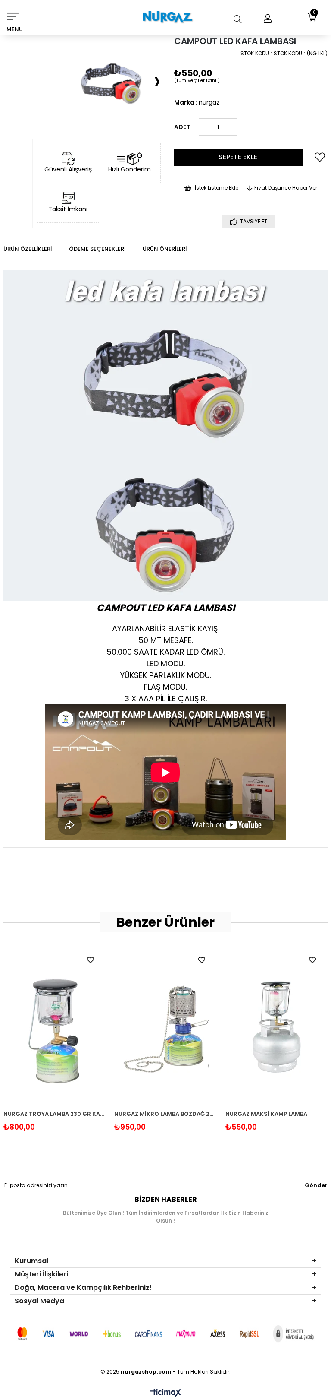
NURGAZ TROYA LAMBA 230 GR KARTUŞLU (54, 1114)
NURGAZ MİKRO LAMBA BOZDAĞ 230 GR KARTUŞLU (165, 1114)
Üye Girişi (265, 19)
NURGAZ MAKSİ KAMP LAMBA (266, 1114)
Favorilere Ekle (90, 959)
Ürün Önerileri (165, 249)
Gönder (316, 1185)
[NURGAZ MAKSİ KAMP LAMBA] (276, 1026)
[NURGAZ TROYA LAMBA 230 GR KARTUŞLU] (54, 1026)
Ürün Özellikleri (27, 249)
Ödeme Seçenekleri (97, 249)
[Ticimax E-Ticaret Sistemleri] (165, 1393)
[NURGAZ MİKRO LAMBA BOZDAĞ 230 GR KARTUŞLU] (165, 1026)
